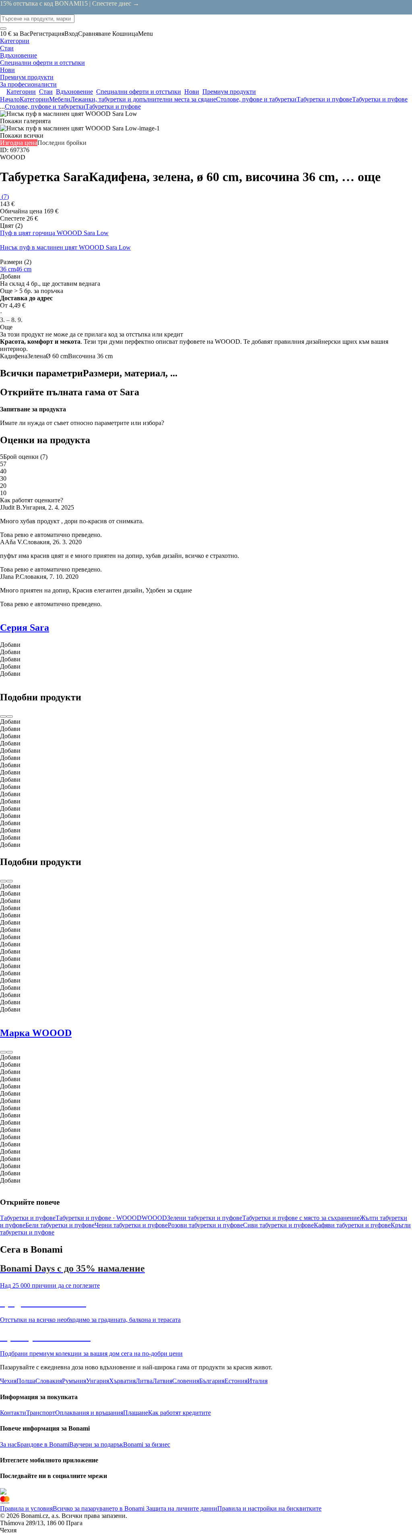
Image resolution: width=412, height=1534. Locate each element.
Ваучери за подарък (96, 1444)
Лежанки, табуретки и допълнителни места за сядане (143, 99)
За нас (8, 1444)
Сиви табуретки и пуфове (278, 1225)
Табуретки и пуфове (380, 99)
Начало (10, 99)
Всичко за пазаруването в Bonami (98, 1508)
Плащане (135, 1412)
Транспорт (40, 1412)
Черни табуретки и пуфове (131, 1225)
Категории (34, 99)
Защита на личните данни (180, 1508)
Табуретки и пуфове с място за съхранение (301, 1217)
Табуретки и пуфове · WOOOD (99, 1217)
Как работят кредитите (179, 1412)
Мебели (59, 99)
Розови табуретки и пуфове (205, 1225)
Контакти (13, 1412)
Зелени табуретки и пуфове (204, 1217)
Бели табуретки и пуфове (60, 1225)
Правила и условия (26, 1508)
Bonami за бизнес (146, 1444)
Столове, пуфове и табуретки (256, 99)
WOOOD (154, 1217)
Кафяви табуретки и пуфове (352, 1225)
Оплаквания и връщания (89, 1412)
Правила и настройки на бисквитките (269, 1508)
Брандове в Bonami (43, 1444)
